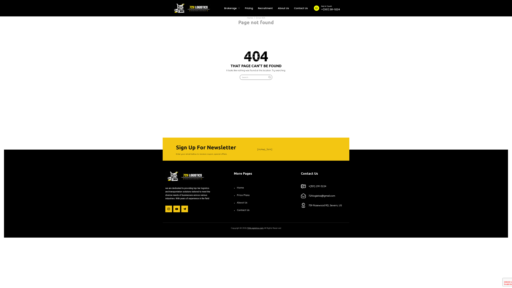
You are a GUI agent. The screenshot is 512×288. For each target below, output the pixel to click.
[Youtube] (176, 209)
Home (250, 18)
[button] (317, 186)
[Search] (269, 77)
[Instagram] (168, 209)
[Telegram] (184, 209)
